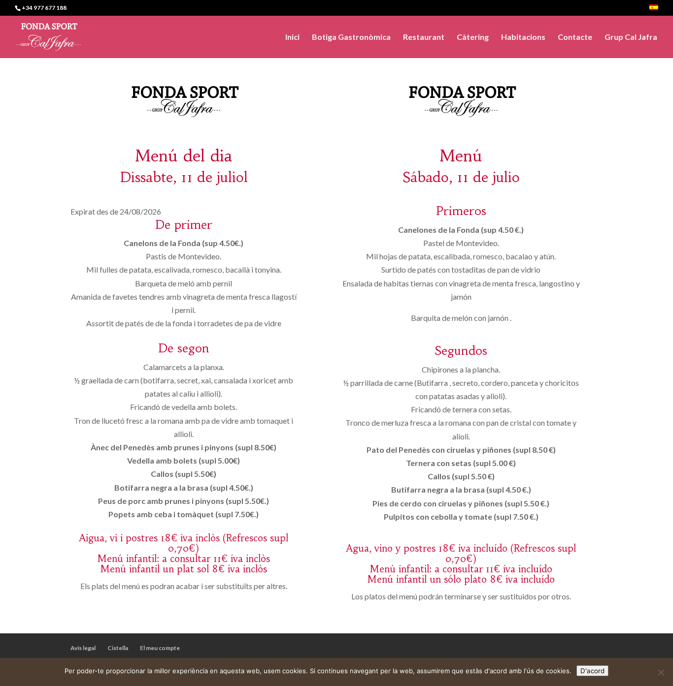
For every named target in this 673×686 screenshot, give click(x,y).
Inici (292, 37)
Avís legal (83, 648)
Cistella (117, 648)
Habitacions (523, 37)
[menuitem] (653, 10)
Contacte (575, 37)
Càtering (473, 37)
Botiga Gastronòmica (351, 37)
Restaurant (423, 37)
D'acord (592, 671)
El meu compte (160, 648)
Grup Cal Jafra (631, 37)
